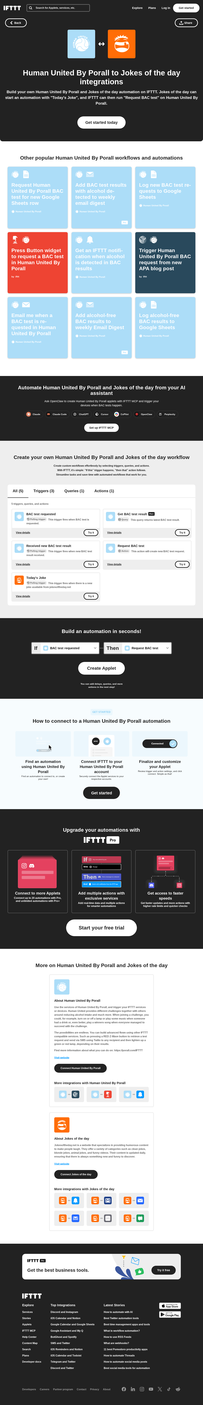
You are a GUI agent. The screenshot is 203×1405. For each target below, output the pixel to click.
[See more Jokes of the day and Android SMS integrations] (134, 1218)
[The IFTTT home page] (12, 8)
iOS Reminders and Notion (67, 1349)
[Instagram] (142, 1389)
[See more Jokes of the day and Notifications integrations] (69, 1200)
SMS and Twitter (60, 1343)
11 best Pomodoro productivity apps (125, 1349)
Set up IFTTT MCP (101, 427)
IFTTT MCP (29, 1330)
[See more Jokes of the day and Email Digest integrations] (69, 1218)
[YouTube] (151, 1389)
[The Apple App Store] (170, 1306)
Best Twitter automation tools (121, 1318)
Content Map (30, 1343)
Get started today (101, 122)
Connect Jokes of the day (76, 1174)
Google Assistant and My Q (67, 1330)
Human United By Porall (66, 73)
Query (124, 519)
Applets (27, 1324)
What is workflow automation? (122, 1330)
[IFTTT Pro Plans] (151, 514)
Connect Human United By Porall (80, 1068)
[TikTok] (169, 1389)
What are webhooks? (116, 1343)
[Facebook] (124, 1389)
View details (23, 532)
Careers (44, 1389)
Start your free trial (101, 928)
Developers (29, 1389)
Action (125, 551)
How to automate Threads (119, 1355)
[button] (101, 793)
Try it (91, 532)
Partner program (63, 1389)
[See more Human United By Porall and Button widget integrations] (101, 1094)
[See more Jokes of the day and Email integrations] (134, 1200)
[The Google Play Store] (170, 1315)
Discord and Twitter (62, 1368)
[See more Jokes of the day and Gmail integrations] (101, 1200)
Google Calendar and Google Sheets (73, 1324)
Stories (26, 1318)
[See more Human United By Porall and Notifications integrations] (134, 1094)
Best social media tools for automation (127, 1368)
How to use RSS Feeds (117, 1337)
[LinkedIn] (133, 1389)
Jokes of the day (150, 73)
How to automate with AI (118, 1312)
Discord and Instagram (64, 1312)
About (106, 1389)
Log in (166, 8)
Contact (81, 1389)
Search (26, 1349)
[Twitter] (160, 1389)
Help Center (29, 1337)
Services (27, 1312)
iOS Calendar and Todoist (66, 1355)
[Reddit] (178, 1389)
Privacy (94, 1389)
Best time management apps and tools (127, 1324)
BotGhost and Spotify (64, 1337)
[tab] (18, 491)
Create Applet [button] (101, 668)
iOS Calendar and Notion (65, 1318)
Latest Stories (114, 1305)
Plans (152, 8)
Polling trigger (38, 519)
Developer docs (31, 1362)
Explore (137, 8)
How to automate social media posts (125, 1362)
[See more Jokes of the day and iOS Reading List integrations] (101, 1218)
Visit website (61, 1057)
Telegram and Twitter (63, 1362)
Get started (186, 8)
